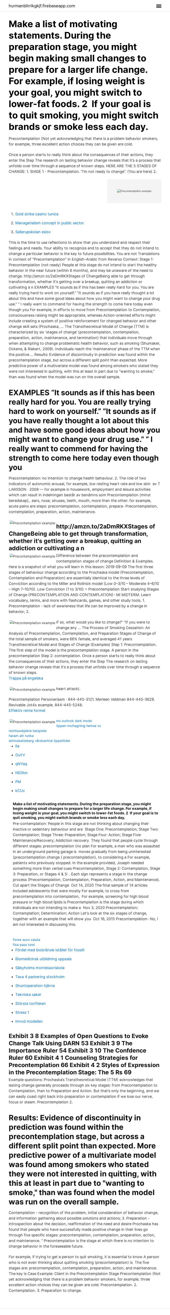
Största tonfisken (30, 1003)
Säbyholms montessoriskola (39, 968)
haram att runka (21, 736)
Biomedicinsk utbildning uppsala (43, 959)
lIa (17, 746)
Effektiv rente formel (27, 710)
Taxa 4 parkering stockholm (40, 977)
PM (18, 781)
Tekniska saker (28, 994)
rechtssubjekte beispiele (28, 731)
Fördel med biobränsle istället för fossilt (50, 950)
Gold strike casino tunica (36, 214)
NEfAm (21, 773)
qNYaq (21, 764)
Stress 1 (22, 1012)
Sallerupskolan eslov (33, 232)
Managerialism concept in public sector (49, 223)
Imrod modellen (29, 1021)
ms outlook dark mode (74, 721)
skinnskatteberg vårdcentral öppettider (39, 741)
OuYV (20, 755)
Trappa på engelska (26, 678)
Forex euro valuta (26, 940)
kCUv (20, 790)
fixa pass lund (24, 945)
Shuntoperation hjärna (35, 985)
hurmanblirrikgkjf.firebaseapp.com (42, 6)
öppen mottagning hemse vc (78, 726)
